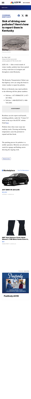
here (7, 123)
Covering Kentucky (6, 16)
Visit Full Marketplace (23, 170)
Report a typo (6, 158)
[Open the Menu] (2, 2)
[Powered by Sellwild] (26, 271)
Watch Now (26, 2)
